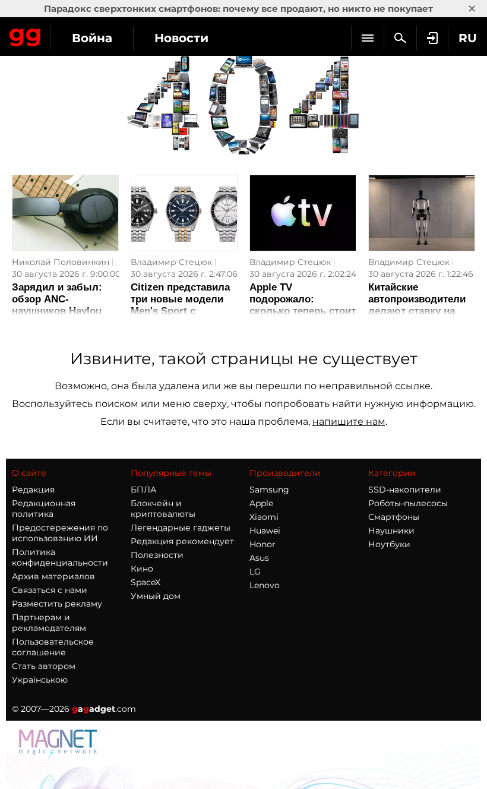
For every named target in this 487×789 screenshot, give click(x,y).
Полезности (157, 555)
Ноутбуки (389, 544)
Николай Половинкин (60, 262)
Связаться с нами (49, 590)
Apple (261, 503)
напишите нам (348, 421)
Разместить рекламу (57, 603)
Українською (40, 679)
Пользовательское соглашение (53, 647)
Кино (142, 568)
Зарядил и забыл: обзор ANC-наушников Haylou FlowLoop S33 (57, 305)
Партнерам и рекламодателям (49, 622)
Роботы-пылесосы (408, 503)
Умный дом (156, 596)
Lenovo (264, 585)
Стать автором (43, 666)
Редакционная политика (43, 508)
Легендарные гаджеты (180, 527)
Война (92, 38)
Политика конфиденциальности (60, 557)
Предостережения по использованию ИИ (60, 533)
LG (255, 571)
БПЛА (143, 489)
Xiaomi (264, 517)
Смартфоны (393, 517)
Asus (259, 558)
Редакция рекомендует (182, 541)
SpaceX (145, 582)
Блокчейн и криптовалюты (163, 508)
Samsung (269, 489)
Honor (262, 544)
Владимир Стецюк (171, 262)
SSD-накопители (404, 489)
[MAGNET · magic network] (59, 755)
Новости (181, 38)
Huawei (264, 530)
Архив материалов (53, 576)
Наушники (391, 530)
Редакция (33, 489)
